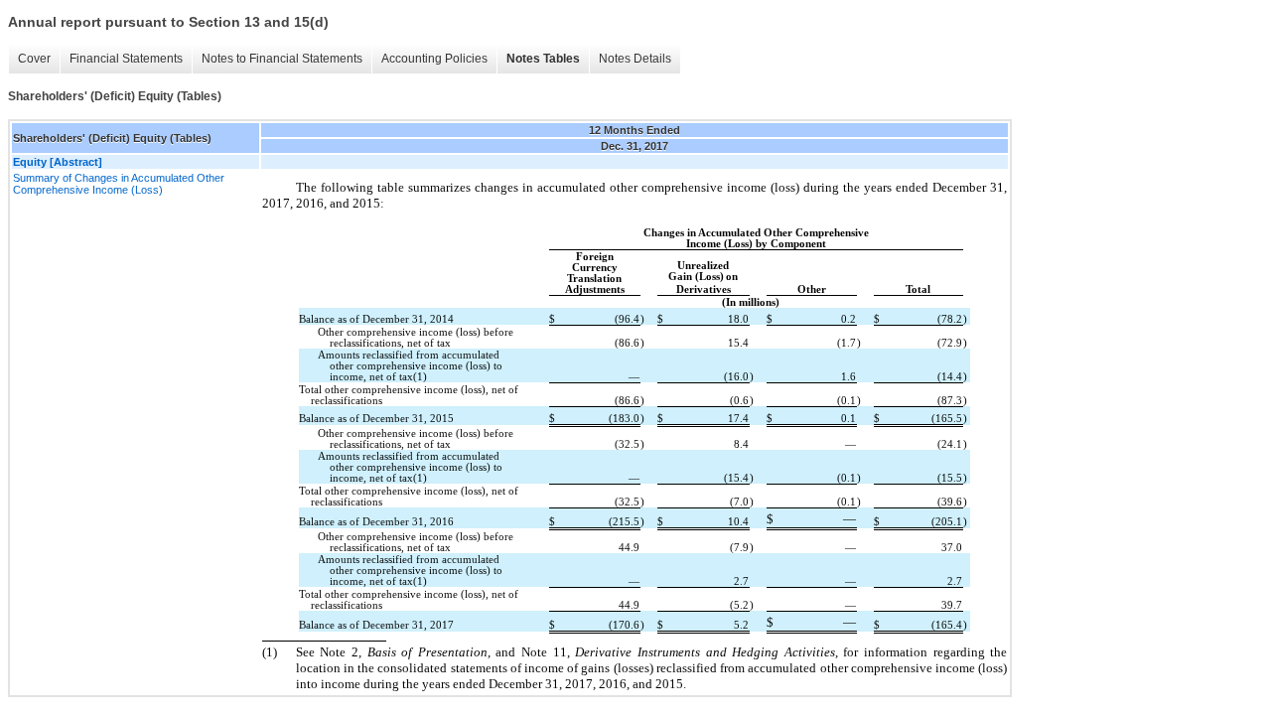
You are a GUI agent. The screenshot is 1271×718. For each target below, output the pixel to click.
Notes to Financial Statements (282, 59)
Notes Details (635, 59)
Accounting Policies (434, 59)
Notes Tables (543, 59)
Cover (34, 59)
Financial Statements (126, 59)
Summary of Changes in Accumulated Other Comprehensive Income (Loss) (118, 184)
